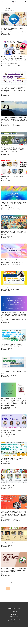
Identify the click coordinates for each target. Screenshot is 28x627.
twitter (15, 611)
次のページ (14, 583)
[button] (25, 361)
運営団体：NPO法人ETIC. (14, 609)
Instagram (15, 616)
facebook (14, 614)
